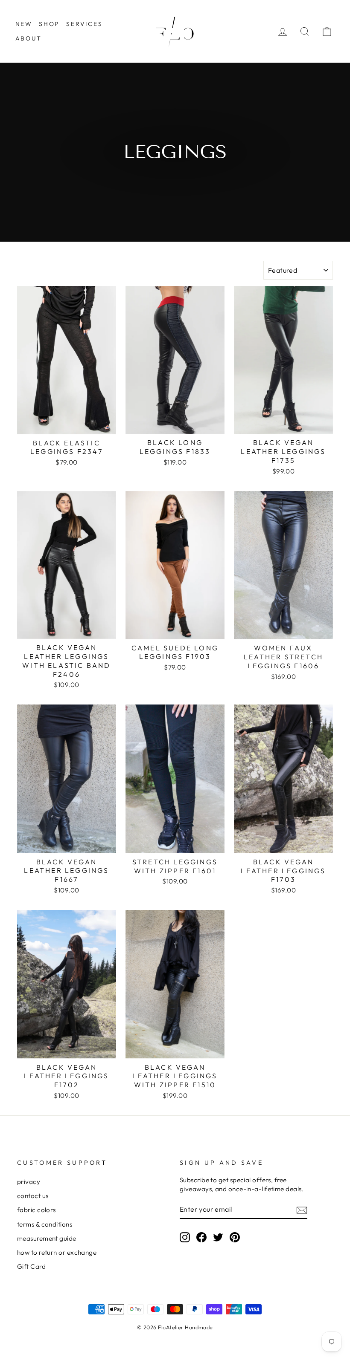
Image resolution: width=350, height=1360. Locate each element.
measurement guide (46, 1238)
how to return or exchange (56, 1252)
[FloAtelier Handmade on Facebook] (201, 1237)
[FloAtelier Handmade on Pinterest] (235, 1237)
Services (84, 24)
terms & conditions (44, 1224)
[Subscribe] (301, 1210)
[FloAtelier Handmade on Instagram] (185, 1237)
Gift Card (31, 1266)
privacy (28, 1182)
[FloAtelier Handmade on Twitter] (218, 1237)
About (28, 38)
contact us (33, 1196)
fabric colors (36, 1210)
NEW (23, 24)
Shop (49, 24)
